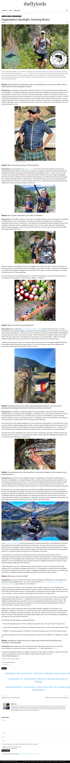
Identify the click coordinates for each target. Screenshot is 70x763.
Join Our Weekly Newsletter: (8, 662)
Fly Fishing (7, 14)
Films (29, 761)
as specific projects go (12, 543)
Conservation (12, 14)
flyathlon (37, 648)
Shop (46, 761)
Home (3, 14)
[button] (66, 10)
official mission (28, 169)
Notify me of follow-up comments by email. (12, 746)
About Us (50, 761)
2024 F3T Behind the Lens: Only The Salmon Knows (56, 697)
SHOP (10, 10)
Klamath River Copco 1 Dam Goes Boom (11, 697)
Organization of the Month (16, 16)
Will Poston (4, 22)
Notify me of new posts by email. (10, 748)
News (37, 761)
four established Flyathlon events (31, 329)
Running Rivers (25, 73)
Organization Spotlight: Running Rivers (26, 19)
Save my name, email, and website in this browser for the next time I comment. (20, 744)
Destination (42, 761)
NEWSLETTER (17, 10)
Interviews (33, 761)
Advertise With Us (62, 761)
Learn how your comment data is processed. (29, 753)
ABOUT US (4, 10)
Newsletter (56, 761)
